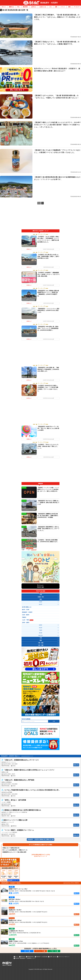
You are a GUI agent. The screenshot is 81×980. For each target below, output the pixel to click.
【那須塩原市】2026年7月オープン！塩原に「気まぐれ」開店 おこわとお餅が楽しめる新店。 (48, 428)
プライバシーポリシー (63, 956)
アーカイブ (76, 6)
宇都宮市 (24, 617)
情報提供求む (30, 956)
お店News (33, 6)
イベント (63, 6)
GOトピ (4, 6)
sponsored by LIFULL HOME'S (71, 883)
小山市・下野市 (27, 620)
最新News (11, 6)
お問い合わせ (53, 956)
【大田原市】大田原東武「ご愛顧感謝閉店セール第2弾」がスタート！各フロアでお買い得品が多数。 (48, 274)
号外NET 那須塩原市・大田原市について (25, 958)
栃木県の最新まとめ (26, 607)
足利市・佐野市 (25, 622)
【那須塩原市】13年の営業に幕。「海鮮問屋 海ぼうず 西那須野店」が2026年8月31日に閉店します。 (48, 369)
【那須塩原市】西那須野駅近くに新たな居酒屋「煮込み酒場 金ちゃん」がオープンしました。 (48, 528)
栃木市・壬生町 (25, 609)
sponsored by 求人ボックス (27, 756)
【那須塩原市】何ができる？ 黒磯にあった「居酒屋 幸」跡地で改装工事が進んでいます (48, 502)
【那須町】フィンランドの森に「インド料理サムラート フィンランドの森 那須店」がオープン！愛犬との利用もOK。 (48, 489)
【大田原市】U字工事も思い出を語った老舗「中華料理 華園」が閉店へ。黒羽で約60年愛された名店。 (48, 256)
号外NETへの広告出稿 (41, 956)
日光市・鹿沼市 (25, 614)
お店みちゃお (42, 6)
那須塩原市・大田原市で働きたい (10, 756)
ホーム (17, 956)
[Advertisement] (40, 217)
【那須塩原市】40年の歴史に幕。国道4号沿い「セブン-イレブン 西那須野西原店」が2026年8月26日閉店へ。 (47, 328)
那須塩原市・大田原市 (49, 3)
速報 (69, 6)
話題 (56, 6)
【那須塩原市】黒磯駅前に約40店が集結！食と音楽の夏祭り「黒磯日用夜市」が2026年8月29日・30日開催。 (48, 515)
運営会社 (23, 956)
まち (50, 6)
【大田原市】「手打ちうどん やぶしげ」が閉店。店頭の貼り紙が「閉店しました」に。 (48, 446)
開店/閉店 (25, 6)
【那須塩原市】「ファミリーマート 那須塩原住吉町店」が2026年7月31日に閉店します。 (48, 310)
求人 (18, 6)
